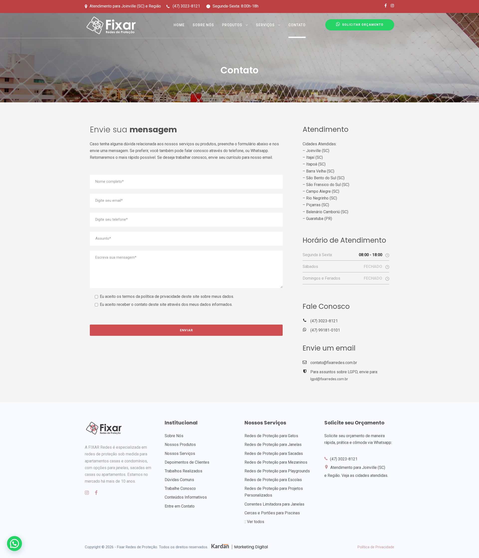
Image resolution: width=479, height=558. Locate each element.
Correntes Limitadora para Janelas (274, 504)
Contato (297, 25)
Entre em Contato (180, 506)
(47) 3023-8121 (324, 321)
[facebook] (385, 5)
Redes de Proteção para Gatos (271, 435)
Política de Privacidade (376, 547)
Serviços (265, 25)
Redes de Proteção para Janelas (273, 444)
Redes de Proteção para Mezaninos (275, 462)
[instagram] (392, 5)
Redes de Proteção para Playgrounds (277, 471)
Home (179, 25)
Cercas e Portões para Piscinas (272, 513)
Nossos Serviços (180, 453)
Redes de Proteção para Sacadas (273, 453)
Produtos (232, 25)
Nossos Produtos (180, 444)
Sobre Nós (203, 25)
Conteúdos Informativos (186, 497)
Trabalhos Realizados (183, 471)
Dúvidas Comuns (179, 479)
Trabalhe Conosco (180, 488)
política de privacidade (160, 296)
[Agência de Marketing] (239, 547)
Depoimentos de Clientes (187, 462)
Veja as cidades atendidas (364, 475)
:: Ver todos (254, 521)
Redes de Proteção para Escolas (273, 479)
